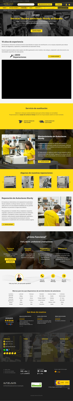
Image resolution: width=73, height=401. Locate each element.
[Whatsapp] (4, 350)
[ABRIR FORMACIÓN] (27, 8)
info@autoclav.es (10, 347)
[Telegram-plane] (7, 350)
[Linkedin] (15, 353)
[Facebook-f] (10, 353)
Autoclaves (5, 10)
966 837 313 (9, 341)
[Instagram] (12, 353)
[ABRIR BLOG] (32, 8)
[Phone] (10, 350)
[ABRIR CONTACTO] (40, 8)
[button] (3, 182)
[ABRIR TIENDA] (6, 8)
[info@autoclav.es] (4, 346)
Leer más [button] (21, 326)
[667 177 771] (4, 344)
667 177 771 (9, 344)
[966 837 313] (4, 341)
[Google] (7, 353)
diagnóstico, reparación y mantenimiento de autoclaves (22, 46)
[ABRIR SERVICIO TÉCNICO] (18, 8)
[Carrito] (69, 4)
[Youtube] (4, 353)
